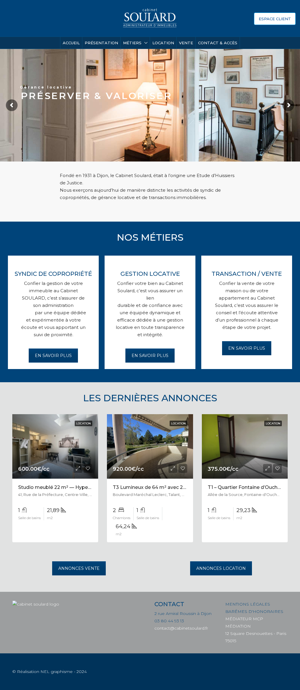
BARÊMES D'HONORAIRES (254, 611)
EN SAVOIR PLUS (53, 355)
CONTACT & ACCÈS (217, 42)
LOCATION (163, 42)
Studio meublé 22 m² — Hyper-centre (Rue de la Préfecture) (88, 487)
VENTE (186, 42)
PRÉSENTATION (101, 42)
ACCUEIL (71, 42)
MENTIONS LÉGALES (247, 604)
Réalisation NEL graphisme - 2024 (52, 671)
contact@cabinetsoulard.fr (181, 628)
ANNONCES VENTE (79, 568)
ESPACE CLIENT (275, 18)
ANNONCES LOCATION (221, 568)
